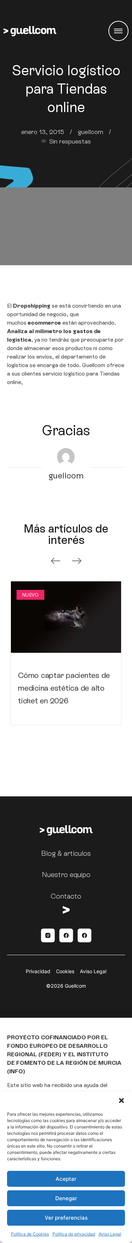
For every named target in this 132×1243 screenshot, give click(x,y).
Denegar (66, 1198)
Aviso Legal (110, 1234)
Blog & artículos (66, 853)
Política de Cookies (30, 1234)
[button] (121, 1100)
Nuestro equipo (66, 874)
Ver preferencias (66, 1217)
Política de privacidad (73, 1234)
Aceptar (66, 1178)
